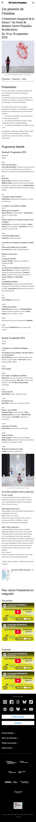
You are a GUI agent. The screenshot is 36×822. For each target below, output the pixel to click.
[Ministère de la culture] (18, 805)
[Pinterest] (11, 710)
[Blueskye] (24, 702)
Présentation (6, 79)
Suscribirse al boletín (18, 717)
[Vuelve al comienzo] (32, 818)
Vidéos (24, 79)
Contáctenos (18, 723)
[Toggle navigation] (33, 2)
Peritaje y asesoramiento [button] (9, 743)
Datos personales (24, 814)
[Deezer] (18, 710)
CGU (18, 814)
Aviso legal (4, 814)
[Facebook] (11, 702)
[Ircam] (24, 763)
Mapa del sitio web (12, 814)
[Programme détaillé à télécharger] (6, 575)
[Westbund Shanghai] (25, 783)
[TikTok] (31, 702)
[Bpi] (12, 763)
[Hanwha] (18, 793)
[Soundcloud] (24, 710)
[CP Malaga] (23, 773)
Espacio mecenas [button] (7, 748)
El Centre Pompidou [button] (8, 733)
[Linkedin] (5, 710)
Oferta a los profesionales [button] (9, 738)
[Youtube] (31, 710)
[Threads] (18, 702)
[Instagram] (5, 702)
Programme (16, 79)
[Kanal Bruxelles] (12, 783)
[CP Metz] (13, 773)
